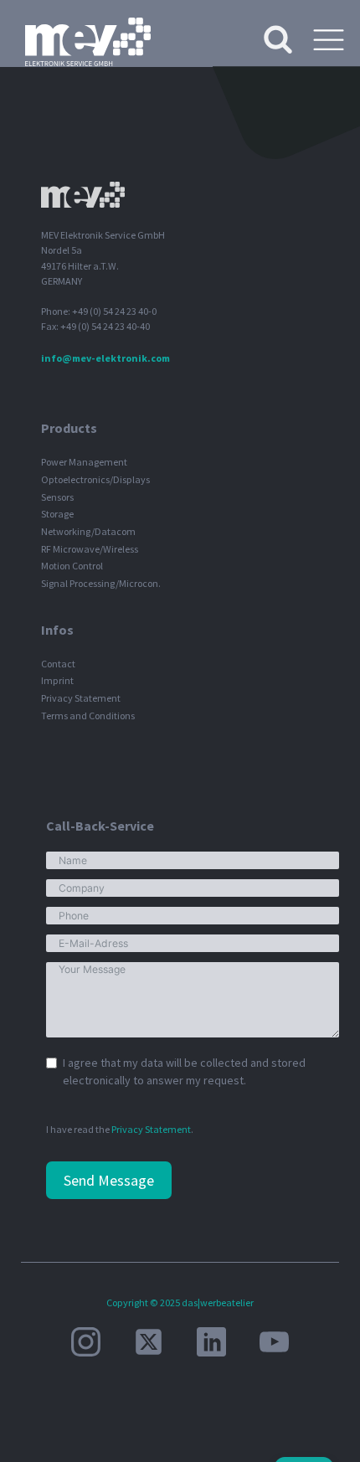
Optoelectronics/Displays (95, 479)
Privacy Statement (81, 698)
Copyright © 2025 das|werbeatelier (180, 1302)
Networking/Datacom (88, 531)
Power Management (84, 462)
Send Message (109, 1180)
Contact (58, 663)
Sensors (57, 497)
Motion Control (72, 565)
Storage (57, 513)
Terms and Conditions (88, 715)
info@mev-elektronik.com (105, 358)
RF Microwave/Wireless (89, 549)
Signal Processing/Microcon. (101, 583)
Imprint (57, 680)
